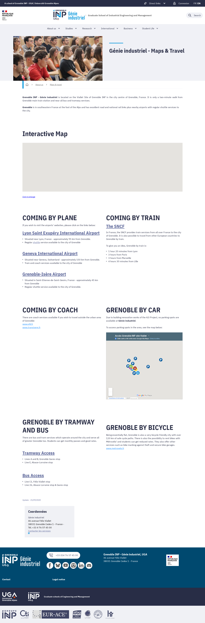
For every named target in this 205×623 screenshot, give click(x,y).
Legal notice (58, 579)
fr (195, 3)
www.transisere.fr (31, 327)
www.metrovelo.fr (115, 448)
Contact (6, 579)
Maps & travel (56, 84)
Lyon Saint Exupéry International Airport (61, 233)
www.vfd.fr (27, 324)
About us (39, 84)
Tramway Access (38, 453)
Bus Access (33, 475)
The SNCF (115, 226)
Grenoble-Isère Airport (44, 274)
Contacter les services (39, 530)
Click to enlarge (28, 196)
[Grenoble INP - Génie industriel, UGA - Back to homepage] (69, 15)
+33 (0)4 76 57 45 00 (67, 555)
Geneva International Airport (50, 253)
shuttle (36, 242)
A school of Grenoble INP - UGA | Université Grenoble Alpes (31, 3)
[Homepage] (27, 84)
